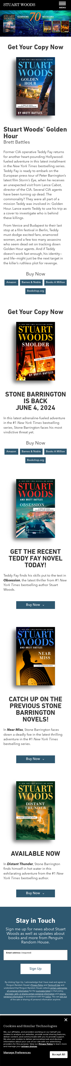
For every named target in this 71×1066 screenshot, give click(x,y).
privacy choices (29, 1047)
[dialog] (35, 1041)
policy (48, 997)
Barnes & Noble (31, 282)
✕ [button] (66, 1020)
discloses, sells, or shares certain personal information (30, 994)
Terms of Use (54, 985)
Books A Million (55, 282)
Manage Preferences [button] (17, 1052)
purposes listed (43, 991)
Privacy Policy (37, 985)
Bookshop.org (35, 291)
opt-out (63, 997)
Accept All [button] (58, 1054)
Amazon (11, 282)
